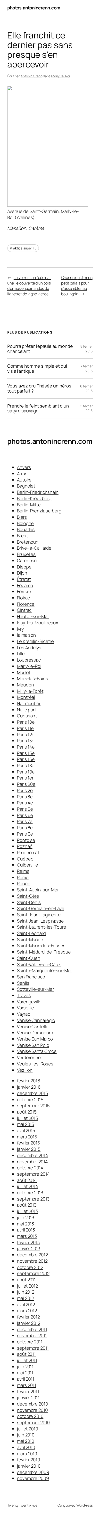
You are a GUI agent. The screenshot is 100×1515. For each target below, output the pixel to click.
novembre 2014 (32, 1161)
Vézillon (25, 1070)
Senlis (23, 983)
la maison (26, 635)
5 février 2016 (86, 408)
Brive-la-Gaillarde (34, 548)
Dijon (22, 573)
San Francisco (31, 977)
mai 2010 (25, 1441)
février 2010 (28, 1460)
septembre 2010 (33, 1422)
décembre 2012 (32, 1255)
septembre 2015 (33, 1105)
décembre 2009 (33, 1472)
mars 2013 (27, 1236)
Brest (22, 535)
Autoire (24, 480)
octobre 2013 (30, 1192)
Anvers (24, 467)
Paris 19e (26, 772)
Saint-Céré (28, 896)
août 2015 (27, 1112)
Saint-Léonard (31, 933)
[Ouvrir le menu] (90, 8)
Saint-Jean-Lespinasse (40, 921)
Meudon (25, 685)
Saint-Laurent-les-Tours (41, 927)
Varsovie (25, 1008)
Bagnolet (26, 486)
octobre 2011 (29, 1342)
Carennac (27, 560)
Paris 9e (25, 834)
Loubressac (29, 660)
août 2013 (26, 1205)
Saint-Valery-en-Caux (39, 964)
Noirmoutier (29, 703)
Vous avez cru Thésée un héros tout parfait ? (39, 388)
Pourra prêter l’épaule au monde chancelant (40, 349)
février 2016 (28, 1081)
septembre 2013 (33, 1199)
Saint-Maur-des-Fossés (41, 945)
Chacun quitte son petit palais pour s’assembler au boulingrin (76, 286)
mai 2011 (25, 1372)
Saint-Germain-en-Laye (40, 908)
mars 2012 (27, 1310)
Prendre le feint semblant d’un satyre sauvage (38, 408)
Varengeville (29, 1001)
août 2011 (26, 1354)
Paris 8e (25, 827)
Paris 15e (26, 753)
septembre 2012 (33, 1273)
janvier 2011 (28, 1397)
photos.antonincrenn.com (33, 8)
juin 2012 (25, 1292)
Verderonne (29, 1057)
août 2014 (27, 1180)
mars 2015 (27, 1137)
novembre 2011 (32, 1335)
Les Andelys (29, 647)
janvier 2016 (29, 1087)
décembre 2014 (32, 1155)
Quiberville (27, 865)
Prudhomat (28, 852)
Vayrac (23, 1014)
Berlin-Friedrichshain (37, 492)
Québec (25, 859)
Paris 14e (26, 747)
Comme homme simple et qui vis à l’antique (37, 368)
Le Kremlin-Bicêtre (35, 641)
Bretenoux (27, 542)
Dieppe (24, 567)
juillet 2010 (27, 1429)
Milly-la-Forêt (30, 691)
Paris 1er (25, 778)
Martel (23, 672)
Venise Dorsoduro (35, 1032)
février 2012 (28, 1317)
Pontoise (26, 840)
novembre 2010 (32, 1410)
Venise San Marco (35, 1039)
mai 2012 (25, 1298)
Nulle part (26, 710)
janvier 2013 (28, 1248)
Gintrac (24, 610)
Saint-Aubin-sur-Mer (38, 890)
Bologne (25, 523)
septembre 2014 (33, 1174)
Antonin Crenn (31, 76)
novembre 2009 (33, 1478)
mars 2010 (27, 1453)
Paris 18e (25, 765)
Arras (22, 473)
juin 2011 (25, 1366)
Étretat (24, 579)
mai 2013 (25, 1224)
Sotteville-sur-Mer (35, 989)
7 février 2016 (87, 368)
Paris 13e (25, 740)
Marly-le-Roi (60, 76)
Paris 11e (25, 728)
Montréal (26, 697)
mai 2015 (25, 1124)
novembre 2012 (32, 1261)
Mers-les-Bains (32, 678)
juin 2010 (25, 1435)
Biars (22, 517)
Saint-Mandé (30, 939)
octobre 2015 (30, 1099)
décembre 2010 (32, 1404)
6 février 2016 (86, 388)
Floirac (23, 598)
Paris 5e (25, 809)
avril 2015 (26, 1130)
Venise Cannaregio (36, 1020)
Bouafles (26, 529)
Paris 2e (25, 790)
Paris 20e (26, 784)
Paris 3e (25, 797)
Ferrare (24, 591)
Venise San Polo (33, 1045)
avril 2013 (26, 1230)
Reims (23, 871)
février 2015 (28, 1143)
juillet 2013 (27, 1211)
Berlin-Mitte (29, 505)
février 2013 (28, 1242)
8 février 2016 (86, 348)
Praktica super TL (23, 248)
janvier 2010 (29, 1466)
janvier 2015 (29, 1149)
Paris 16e (26, 759)
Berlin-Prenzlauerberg (39, 511)
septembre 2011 (33, 1348)
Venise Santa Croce (37, 1051)
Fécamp (25, 585)
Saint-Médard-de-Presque (44, 952)
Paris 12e (25, 734)
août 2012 (26, 1279)
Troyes (24, 995)
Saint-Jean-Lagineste (39, 914)
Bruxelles (26, 554)
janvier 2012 (28, 1323)
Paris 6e (25, 815)
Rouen (23, 883)
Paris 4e (25, 803)
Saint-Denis (29, 902)
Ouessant (27, 716)
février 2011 (28, 1391)
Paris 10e (26, 722)
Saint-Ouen (28, 958)
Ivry (20, 629)
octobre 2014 (30, 1168)
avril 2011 (25, 1379)
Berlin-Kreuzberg (34, 498)
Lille (21, 653)
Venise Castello (33, 1026)
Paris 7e (25, 821)
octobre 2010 (30, 1416)
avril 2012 (26, 1304)
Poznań (24, 846)
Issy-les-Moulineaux (37, 622)
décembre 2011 (32, 1329)
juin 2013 (25, 1217)
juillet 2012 (27, 1286)
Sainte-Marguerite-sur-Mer (44, 970)
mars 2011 (26, 1385)
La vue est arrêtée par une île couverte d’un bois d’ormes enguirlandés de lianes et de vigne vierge (29, 286)
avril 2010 (26, 1447)
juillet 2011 (27, 1360)
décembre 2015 (32, 1093)
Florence (25, 604)
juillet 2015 (27, 1118)
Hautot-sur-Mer (33, 616)
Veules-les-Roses (35, 1064)
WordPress (84, 1505)
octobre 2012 (30, 1267)
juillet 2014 (27, 1186)
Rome (23, 877)
